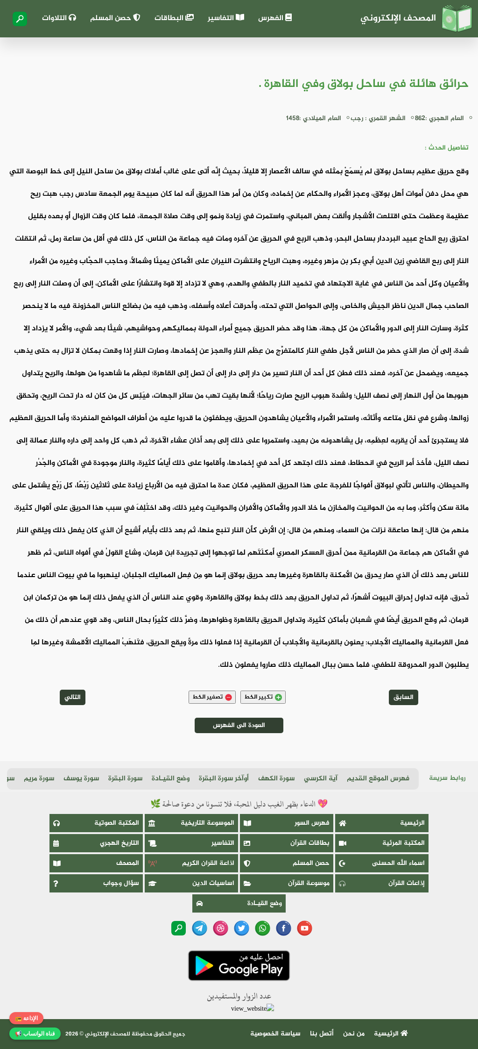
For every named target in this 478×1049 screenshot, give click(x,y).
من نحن (354, 1033)
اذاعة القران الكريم (208, 863)
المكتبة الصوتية (116, 823)
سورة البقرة (125, 779)
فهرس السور (312, 823)
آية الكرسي (320, 779)
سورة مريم (39, 779)
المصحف (127, 863)
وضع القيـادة (171, 779)
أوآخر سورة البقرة (224, 779)
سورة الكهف (276, 779)
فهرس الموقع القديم (378, 779)
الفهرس (271, 18)
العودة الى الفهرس (239, 725)
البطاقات (170, 18)
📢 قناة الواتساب (35, 1033)
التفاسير (222, 18)
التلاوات (55, 18)
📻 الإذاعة (26, 1018)
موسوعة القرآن (309, 883)
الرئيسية (412, 823)
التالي (72, 697)
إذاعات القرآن (406, 883)
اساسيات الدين (213, 883)
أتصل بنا (322, 1033)
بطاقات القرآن (310, 843)
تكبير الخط (258, 697)
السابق (404, 697)
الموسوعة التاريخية (207, 823)
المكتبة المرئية (403, 843)
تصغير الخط (207, 697)
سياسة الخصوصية (275, 1033)
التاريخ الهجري (119, 843)
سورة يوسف (81, 779)
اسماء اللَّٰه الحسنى (398, 863)
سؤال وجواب (121, 883)
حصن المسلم (111, 18)
